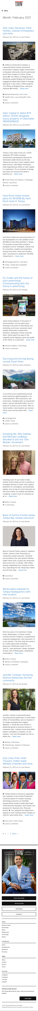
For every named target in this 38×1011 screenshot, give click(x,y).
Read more (24, 88)
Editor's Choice (10, 502)
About (3, 960)
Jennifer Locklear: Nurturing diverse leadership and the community (18, 677)
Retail (3, 930)
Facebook (5, 977)
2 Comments (9, 505)
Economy (4, 952)
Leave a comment (11, 103)
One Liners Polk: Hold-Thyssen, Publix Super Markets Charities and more (18, 761)
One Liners (24, 94)
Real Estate (5, 927)
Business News (6, 925)
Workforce (5, 949)
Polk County (18, 821)
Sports (4, 937)
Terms (3, 967)
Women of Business (12, 742)
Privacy (4, 964)
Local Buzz (13, 183)
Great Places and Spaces (14, 180)
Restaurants (5, 932)
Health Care (9, 97)
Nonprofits (22, 97)
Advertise (19, 909)
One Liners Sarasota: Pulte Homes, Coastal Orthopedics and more (18, 31)
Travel (13, 421)
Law (16, 97)
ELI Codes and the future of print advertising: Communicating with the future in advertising (17, 282)
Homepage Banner (12, 262)
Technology (22, 346)
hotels (7, 265)
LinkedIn (4, 982)
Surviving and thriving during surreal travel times (18, 360)
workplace (24, 662)
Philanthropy (9, 745)
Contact (19, 914)
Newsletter (19, 903)
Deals (3, 945)
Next (15, 834)
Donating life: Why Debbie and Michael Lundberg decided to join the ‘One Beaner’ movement (17, 438)
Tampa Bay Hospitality (18, 265)
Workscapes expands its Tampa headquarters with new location (16, 592)
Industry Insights (11, 346)
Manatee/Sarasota (12, 94)
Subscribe (28, 998)
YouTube (4, 979)
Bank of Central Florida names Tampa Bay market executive (19, 516)
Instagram (5, 975)
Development (6, 947)
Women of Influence (12, 662)
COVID (7, 421)
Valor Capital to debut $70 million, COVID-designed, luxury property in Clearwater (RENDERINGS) (18, 117)
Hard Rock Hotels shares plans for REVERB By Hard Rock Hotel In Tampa (17, 198)
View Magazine (19, 898)
